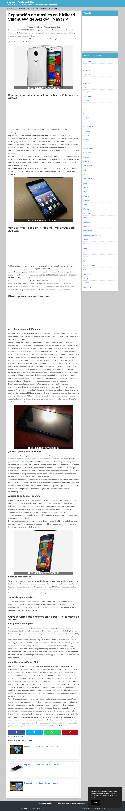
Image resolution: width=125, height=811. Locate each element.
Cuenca (86, 135)
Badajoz (86, 92)
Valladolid (87, 274)
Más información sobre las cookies (71, 803)
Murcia (86, 209)
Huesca (86, 161)
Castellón (87, 118)
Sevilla (85, 244)
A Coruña (87, 61)
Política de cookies (45, 803)
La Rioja (86, 174)
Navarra (14, 8)
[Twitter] (34, 732)
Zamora (86, 283)
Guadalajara (88, 148)
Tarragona (87, 252)
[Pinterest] (70, 732)
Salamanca (87, 231)
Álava (85, 66)
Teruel (85, 257)
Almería (86, 79)
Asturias (86, 83)
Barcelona (87, 96)
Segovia (86, 239)
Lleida (85, 187)
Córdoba (86, 131)
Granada (86, 144)
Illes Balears (88, 165)
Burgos (86, 100)
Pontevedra (87, 226)
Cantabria (87, 113)
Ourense (86, 218)
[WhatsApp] (52, 732)
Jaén (85, 170)
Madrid (86, 196)
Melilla (85, 205)
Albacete (86, 70)
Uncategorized (89, 265)
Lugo (85, 192)
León (85, 183)
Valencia (86, 270)
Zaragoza (87, 287)
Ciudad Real (88, 126)
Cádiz (85, 109)
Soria (85, 248)
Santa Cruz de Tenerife (92, 235)
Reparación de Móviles (20, 2)
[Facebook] (17, 732)
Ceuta (85, 122)
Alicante (86, 74)
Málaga (86, 200)
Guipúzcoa (87, 152)
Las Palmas (87, 178)
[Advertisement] (43, 114)
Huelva (86, 157)
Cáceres (86, 105)
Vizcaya (86, 278)
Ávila (85, 87)
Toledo (85, 261)
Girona (86, 139)
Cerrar (95, 802)
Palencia (86, 222)
